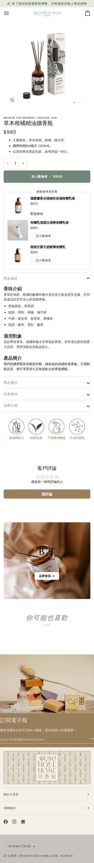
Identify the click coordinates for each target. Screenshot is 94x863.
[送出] (90, 738)
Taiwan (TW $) (19, 846)
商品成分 (11, 382)
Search (66, 856)
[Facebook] (6, 822)
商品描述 (11, 278)
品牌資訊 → (47, 576)
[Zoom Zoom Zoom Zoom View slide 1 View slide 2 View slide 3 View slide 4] (47, 65)
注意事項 (11, 394)
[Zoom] (12, 100)
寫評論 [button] (47, 494)
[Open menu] (10, 13)
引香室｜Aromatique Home (28, 856)
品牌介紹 (11, 405)
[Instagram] (14, 822)
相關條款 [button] (10, 808)
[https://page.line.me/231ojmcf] (23, 822)
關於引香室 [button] (11, 794)
